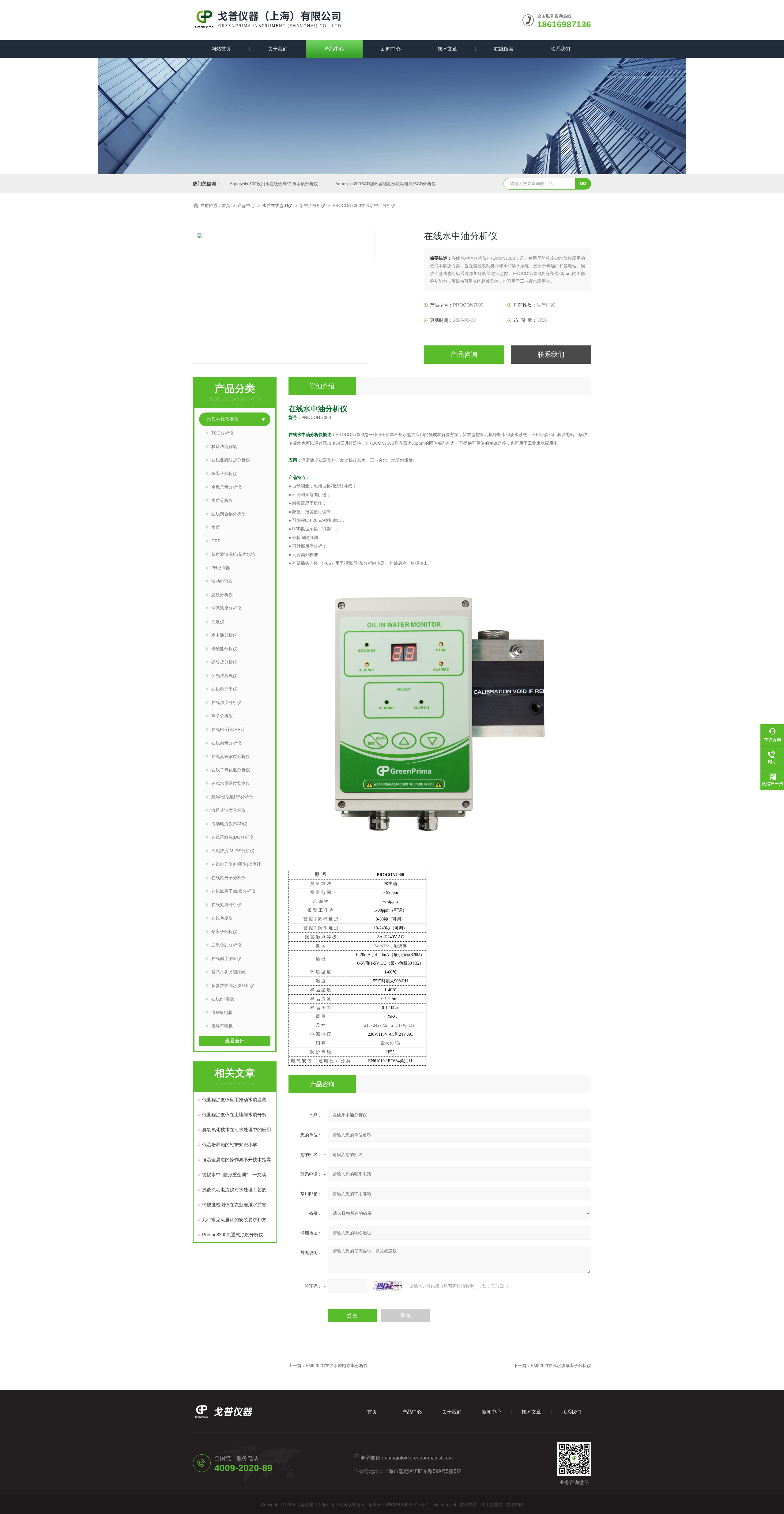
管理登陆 (514, 1504)
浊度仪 (217, 621)
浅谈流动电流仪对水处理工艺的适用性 (237, 1189)
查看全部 (235, 1040)
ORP (216, 540)
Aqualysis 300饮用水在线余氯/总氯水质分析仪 (274, 183)
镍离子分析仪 (224, 473)
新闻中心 (391, 48)
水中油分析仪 (312, 205)
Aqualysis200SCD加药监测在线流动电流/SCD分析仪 (385, 183)
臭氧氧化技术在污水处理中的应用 (236, 1129)
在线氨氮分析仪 (226, 904)
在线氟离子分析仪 (228, 877)
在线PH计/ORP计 (228, 729)
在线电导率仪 (224, 689)
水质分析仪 (222, 500)
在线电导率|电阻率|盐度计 (236, 864)
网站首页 (221, 48)
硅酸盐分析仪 (224, 648)
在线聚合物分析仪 (228, 513)
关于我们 (278, 48)
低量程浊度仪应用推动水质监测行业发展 (237, 1099)
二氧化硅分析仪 (226, 945)
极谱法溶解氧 (224, 446)
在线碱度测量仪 (226, 958)
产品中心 (334, 48)
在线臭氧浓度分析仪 (230, 756)
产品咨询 (463, 354)
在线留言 (504, 48)
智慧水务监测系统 (228, 972)
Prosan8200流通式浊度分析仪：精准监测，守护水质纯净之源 (237, 1234)
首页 (226, 205)
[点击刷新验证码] (388, 1286)
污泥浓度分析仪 (226, 608)
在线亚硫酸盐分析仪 (230, 460)
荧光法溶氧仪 (224, 675)
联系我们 (560, 48)
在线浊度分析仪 (226, 702)
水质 (215, 527)
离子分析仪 (222, 716)
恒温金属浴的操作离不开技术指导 (236, 1159)
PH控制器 (220, 567)
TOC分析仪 (222, 433)
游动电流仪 (222, 581)
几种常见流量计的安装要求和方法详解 (237, 1219)
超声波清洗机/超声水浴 (233, 554)
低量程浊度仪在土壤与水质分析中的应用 (237, 1114)
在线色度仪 (222, 918)
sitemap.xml (444, 1504)
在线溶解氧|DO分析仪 (232, 837)
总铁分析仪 (222, 594)
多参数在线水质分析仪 (232, 985)
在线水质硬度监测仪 (230, 783)
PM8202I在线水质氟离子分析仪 (561, 1365)
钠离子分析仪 (224, 931)
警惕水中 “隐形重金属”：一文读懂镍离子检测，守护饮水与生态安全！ (237, 1174)
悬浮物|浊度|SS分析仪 (232, 796)
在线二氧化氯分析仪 (230, 769)
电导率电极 (222, 1025)
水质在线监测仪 (277, 205)
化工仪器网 (492, 1504)
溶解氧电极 (222, 1012)
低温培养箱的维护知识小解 (229, 1144)
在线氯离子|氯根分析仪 (233, 891)
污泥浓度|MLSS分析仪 (232, 850)
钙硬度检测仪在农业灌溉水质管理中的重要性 (237, 1204)
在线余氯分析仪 (226, 742)
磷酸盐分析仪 (224, 662)
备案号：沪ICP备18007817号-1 (398, 1504)
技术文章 (447, 48)
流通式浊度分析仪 (228, 810)
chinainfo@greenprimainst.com (419, 1457)
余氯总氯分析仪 (226, 486)
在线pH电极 (222, 998)
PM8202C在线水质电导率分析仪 (337, 1365)
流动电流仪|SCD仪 (229, 823)
